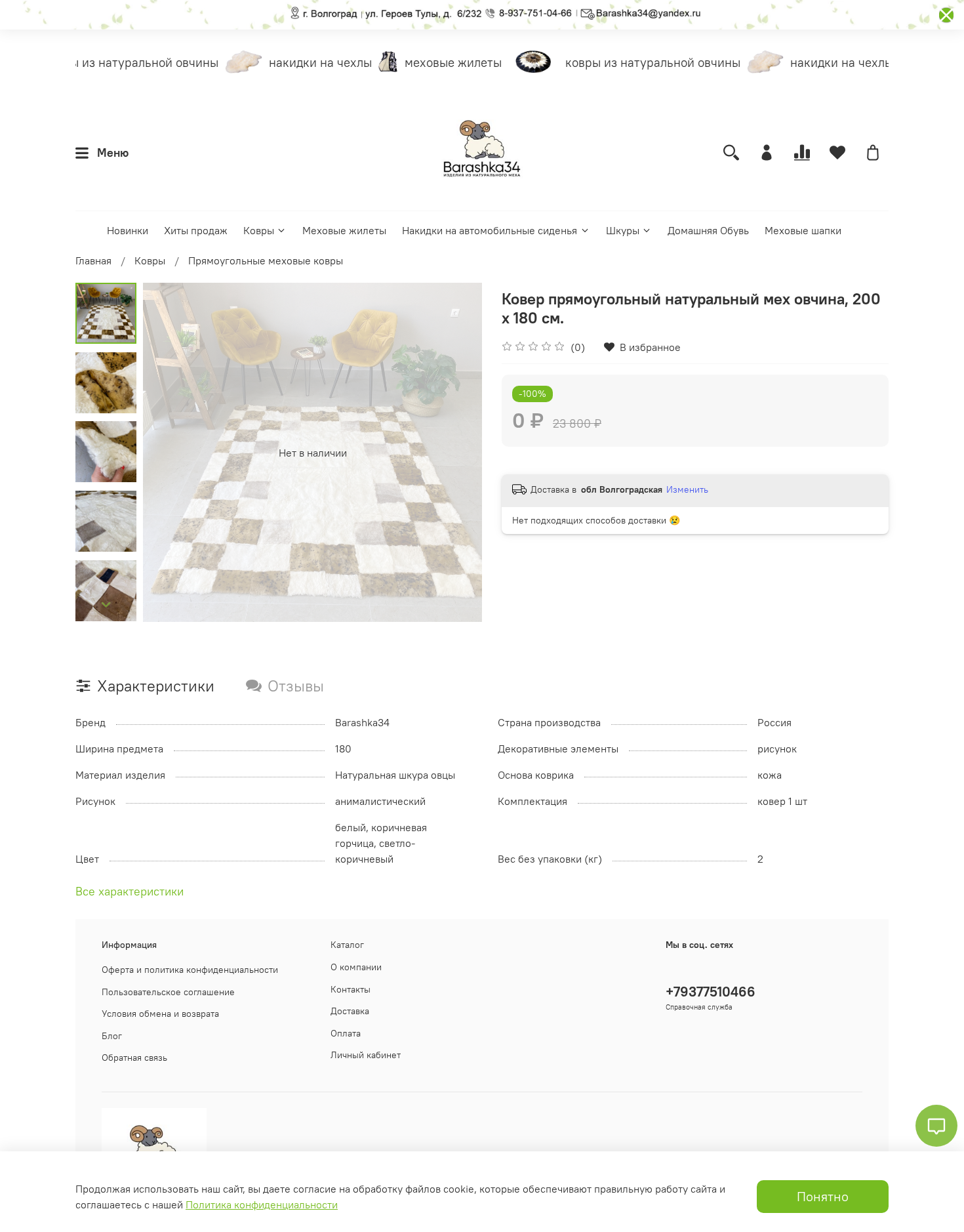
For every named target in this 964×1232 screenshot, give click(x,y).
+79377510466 (710, 991)
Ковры (258, 230)
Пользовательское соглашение (168, 992)
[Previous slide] (169, 452)
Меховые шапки (803, 230)
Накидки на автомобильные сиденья (489, 230)
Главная (93, 260)
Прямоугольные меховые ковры (265, 260)
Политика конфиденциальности (262, 1204)
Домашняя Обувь (708, 230)
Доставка (350, 1011)
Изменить (687, 489)
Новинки (127, 230)
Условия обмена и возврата (160, 1013)
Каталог (347, 945)
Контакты (351, 989)
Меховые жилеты (344, 230)
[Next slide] (106, 605)
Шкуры (622, 230)
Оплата (346, 1033)
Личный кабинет (366, 1055)
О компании (356, 967)
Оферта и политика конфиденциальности (190, 969)
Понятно (823, 1196)
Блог (112, 1036)
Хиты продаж (196, 230)
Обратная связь (134, 1057)
